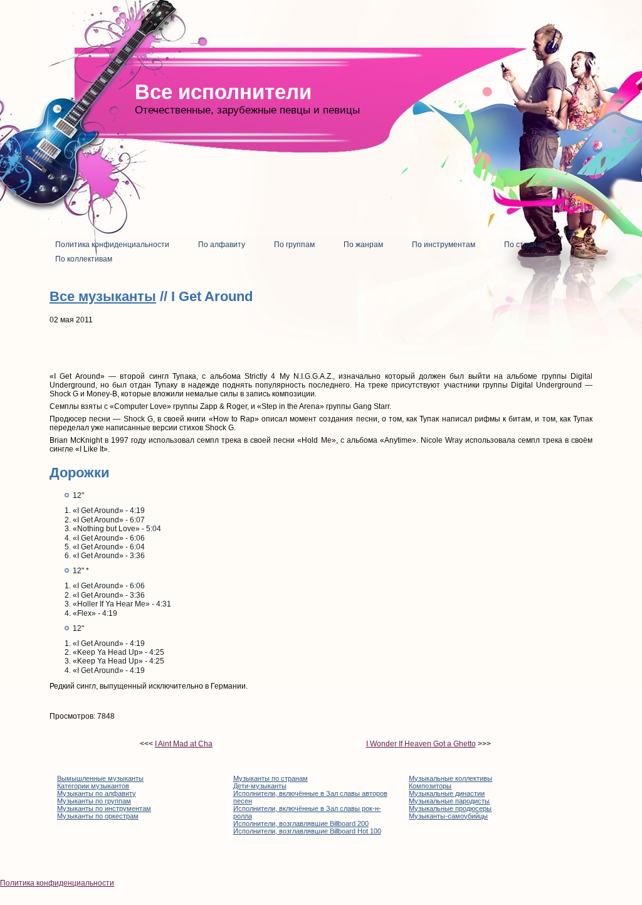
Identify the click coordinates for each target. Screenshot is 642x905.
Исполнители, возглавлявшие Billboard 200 (301, 823)
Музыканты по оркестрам (98, 816)
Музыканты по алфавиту (96, 793)
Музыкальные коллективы (450, 778)
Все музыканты (103, 296)
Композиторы (430, 786)
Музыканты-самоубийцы (448, 816)
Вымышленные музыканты (100, 778)
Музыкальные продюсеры (450, 808)
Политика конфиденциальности (57, 883)
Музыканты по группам (94, 801)
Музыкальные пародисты (449, 801)
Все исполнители (223, 91)
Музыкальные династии (447, 793)
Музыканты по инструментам (104, 808)
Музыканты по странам (270, 778)
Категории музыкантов (93, 786)
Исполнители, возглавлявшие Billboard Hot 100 (307, 831)
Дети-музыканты (260, 786)
